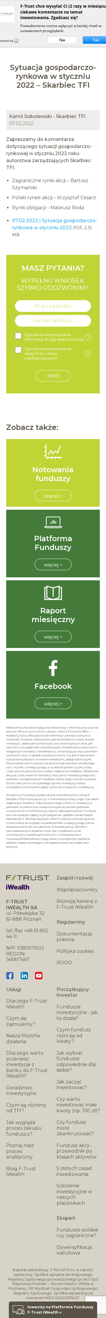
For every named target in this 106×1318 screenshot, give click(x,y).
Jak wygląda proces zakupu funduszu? (24, 1128)
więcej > (53, 496)
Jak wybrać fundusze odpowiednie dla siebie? (76, 1061)
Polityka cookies (75, 951)
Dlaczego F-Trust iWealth (26, 1004)
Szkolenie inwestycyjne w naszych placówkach (74, 1194)
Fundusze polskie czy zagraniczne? (77, 1233)
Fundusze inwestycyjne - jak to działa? (77, 1012)
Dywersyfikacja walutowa (74, 1250)
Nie (62, 40)
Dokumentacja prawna (74, 937)
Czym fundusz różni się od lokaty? (74, 1035)
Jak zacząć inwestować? (72, 1085)
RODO (64, 962)
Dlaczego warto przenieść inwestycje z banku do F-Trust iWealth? (27, 1064)
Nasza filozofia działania (23, 1038)
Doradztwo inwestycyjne (21, 1090)
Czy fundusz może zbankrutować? (75, 1127)
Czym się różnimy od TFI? (26, 1108)
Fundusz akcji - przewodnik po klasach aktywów (77, 1151)
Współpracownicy (77, 889)
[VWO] (20, 41)
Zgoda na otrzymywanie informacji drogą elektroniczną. (56, 337)
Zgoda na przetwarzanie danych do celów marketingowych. (56, 353)
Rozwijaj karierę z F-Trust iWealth (77, 904)
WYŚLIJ (53, 375)
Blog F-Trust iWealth (21, 1171)
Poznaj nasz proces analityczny (20, 1151)
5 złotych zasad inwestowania (74, 1171)
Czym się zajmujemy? (20, 1021)
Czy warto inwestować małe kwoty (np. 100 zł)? (78, 1104)
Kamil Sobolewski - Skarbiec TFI (47, 116)
